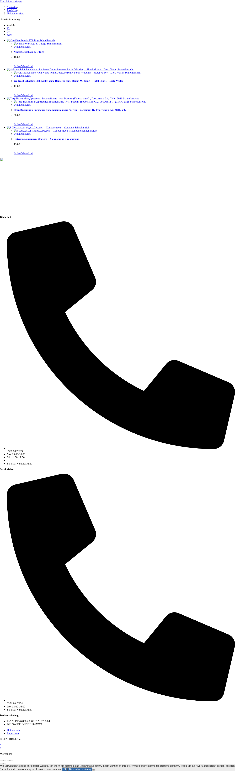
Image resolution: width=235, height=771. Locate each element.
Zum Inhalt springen (11, 1)
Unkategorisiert (15, 13)
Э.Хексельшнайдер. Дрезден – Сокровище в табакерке (46, 139)
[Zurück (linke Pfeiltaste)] (1, 763)
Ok (64, 769)
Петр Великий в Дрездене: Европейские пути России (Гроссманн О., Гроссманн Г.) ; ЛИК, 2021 (71, 110)
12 (8, 28)
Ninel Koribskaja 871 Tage (29, 51)
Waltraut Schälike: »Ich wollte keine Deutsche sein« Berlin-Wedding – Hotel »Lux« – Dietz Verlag (69, 81)
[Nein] (93, 769)
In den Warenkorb (23, 66)
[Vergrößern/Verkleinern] (1, 760)
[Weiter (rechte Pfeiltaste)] (4, 763)
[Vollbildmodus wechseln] (4, 760)
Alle (9, 34)
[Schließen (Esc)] (11, 760)
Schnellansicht (47, 40)
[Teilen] (8, 760)
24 (8, 31)
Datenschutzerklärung (80, 769)
